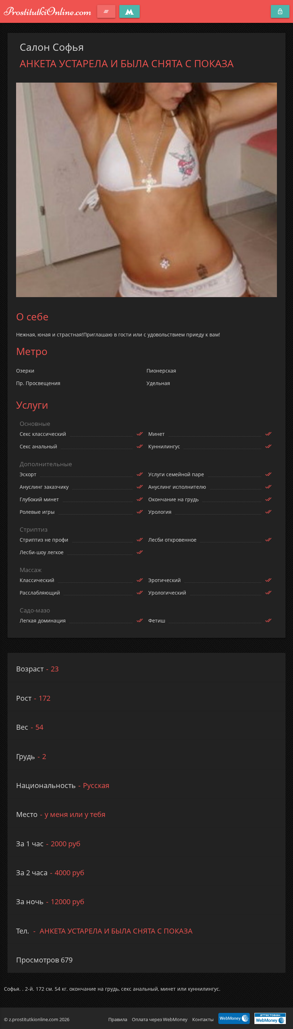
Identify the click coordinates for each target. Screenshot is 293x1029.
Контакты (203, 1019)
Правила (117, 1019)
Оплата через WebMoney (160, 1019)
